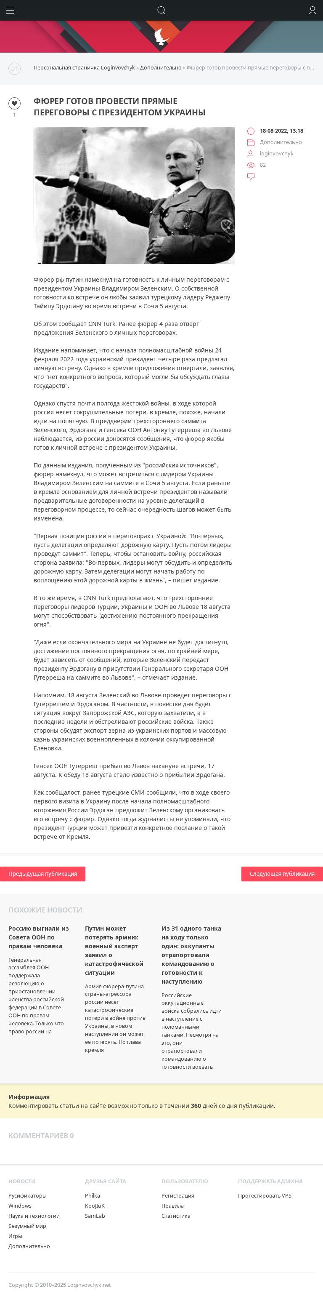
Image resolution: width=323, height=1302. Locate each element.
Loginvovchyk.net (89, 1285)
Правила (173, 1205)
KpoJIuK (95, 1205)
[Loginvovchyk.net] (161, 37)
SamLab (95, 1215)
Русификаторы (27, 1195)
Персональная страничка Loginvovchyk (84, 67)
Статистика (176, 1215)
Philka (92, 1195)
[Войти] (312, 10)
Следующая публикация (282, 874)
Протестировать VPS (264, 1195)
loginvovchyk (277, 153)
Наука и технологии (34, 1215)
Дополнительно (161, 67)
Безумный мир (27, 1226)
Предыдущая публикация (42, 874)
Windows (20, 1205)
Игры (15, 1236)
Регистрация (178, 1195)
